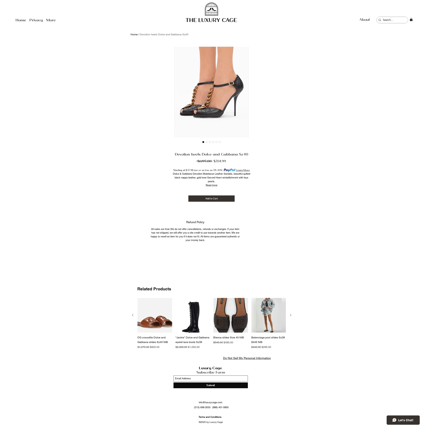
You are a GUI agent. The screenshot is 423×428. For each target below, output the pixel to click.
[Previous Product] (133, 315)
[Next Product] (291, 315)
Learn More (243, 170)
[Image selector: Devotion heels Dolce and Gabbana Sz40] (203, 142)
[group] (212, 323)
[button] (411, 19)
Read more (211, 185)
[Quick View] (154, 315)
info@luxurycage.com (210, 402)
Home (134, 34)
